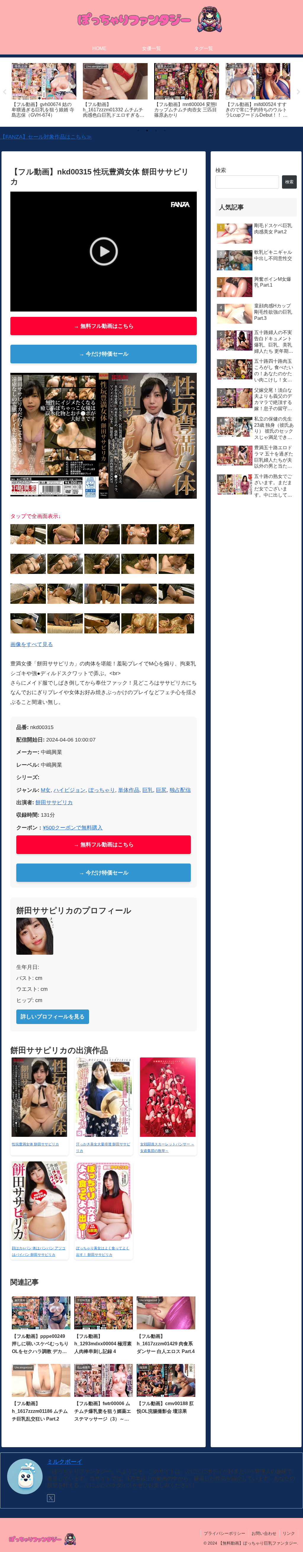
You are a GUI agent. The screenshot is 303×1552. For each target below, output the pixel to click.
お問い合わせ (264, 1533)
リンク (289, 1533)
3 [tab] (156, 131)
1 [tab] (138, 131)
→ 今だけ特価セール (103, 354)
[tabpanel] (44, 91)
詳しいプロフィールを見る (53, 1017)
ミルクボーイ (65, 1461)
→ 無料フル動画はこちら (104, 326)
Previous (4, 92)
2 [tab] (147, 131)
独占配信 (180, 790)
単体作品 (128, 790)
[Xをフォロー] (51, 1498)
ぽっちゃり (101, 790)
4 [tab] (165, 131)
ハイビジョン (70, 790)
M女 (46, 790)
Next (299, 92)
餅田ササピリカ (54, 802)
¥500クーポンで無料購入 (73, 828)
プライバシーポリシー (224, 1533)
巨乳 (147, 790)
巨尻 (161, 790)
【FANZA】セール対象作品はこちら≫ (46, 137)
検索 (220, 170)
